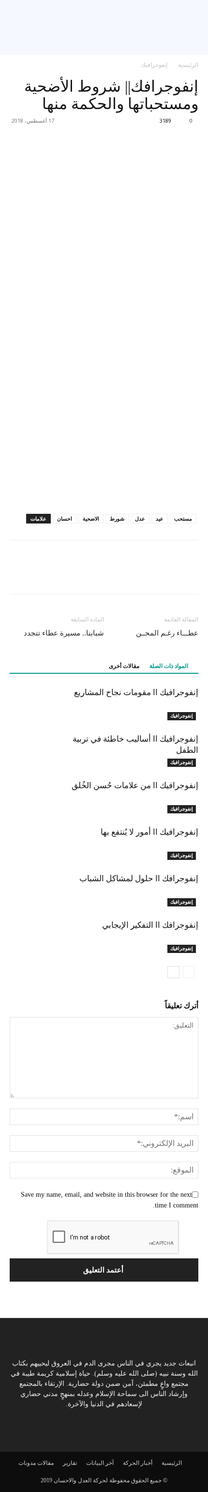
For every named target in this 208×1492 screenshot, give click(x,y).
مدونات (27, 1463)
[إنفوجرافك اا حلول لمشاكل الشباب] (174, 889)
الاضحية (91, 519)
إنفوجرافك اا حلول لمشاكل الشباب (138, 878)
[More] (12, 142)
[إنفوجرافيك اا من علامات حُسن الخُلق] (174, 796)
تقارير (70, 1463)
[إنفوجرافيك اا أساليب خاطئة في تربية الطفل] (174, 750)
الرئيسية (188, 65)
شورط (117, 519)
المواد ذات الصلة (168, 666)
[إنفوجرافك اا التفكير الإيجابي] (174, 936)
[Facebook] (188, 574)
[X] (166, 574)
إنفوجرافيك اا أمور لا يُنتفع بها (149, 832)
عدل (140, 519)
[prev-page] (189, 972)
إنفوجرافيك (154, 65)
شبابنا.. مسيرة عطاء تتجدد (64, 633)
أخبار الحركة (137, 1463)
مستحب (183, 519)
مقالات (45, 1463)
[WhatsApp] (144, 574)
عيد (159, 519)
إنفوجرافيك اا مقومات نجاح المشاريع (136, 692)
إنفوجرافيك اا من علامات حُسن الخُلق (135, 785)
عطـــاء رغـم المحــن (167, 633)
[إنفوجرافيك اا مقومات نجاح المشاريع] (174, 703)
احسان (64, 519)
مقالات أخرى (124, 666)
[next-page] (173, 972)
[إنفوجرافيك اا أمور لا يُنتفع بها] (174, 843)
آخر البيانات (100, 1463)
